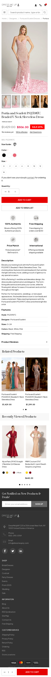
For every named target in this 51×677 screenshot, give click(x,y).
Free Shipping (7, 624)
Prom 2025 (6, 585)
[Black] (3, 472)
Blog (4, 604)
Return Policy (7, 642)
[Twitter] (13, 551)
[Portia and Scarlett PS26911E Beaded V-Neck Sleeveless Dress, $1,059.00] (36, 374)
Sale (3, 593)
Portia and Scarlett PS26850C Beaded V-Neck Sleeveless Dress (11, 397)
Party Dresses (7, 577)
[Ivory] (10, 472)
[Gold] (7, 472)
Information (8, 599)
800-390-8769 (15, 535)
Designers (6, 569)
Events (4, 581)
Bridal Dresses (7, 565)
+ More (18, 472)
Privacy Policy (7, 639)
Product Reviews (9, 342)
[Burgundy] (30, 472)
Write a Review (21, 132)
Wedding (5, 589)
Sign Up (39, 504)
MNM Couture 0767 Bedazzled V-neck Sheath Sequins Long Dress (35, 464)
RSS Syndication (8, 612)
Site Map (5, 616)
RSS (3, 650)
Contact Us (6, 620)
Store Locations (8, 654)
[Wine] (14, 472)
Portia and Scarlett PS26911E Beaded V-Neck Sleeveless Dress (35, 397)
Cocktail (5, 573)
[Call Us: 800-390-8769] (40, 5)
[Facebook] (5, 551)
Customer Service (10, 630)
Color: (5, 150)
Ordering (5, 646)
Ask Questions (36, 132)
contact (31, 177)
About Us (5, 608)
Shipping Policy (8, 635)
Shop (4, 560)
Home (4, 18)
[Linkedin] (21, 551)
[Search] (44, 12)
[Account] (36, 5)
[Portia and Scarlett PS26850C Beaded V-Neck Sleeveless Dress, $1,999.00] (13, 374)
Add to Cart (24, 200)
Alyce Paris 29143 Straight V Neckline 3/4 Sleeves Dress (12, 464)
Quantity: (6, 186)
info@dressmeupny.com (18, 543)
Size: (4, 161)
